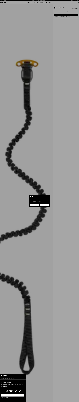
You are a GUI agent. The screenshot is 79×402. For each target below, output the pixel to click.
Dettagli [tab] (6, 378)
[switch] (11, 391)
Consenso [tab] (2, 378)
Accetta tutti (4, 395)
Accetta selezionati (5, 397)
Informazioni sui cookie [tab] (12, 378)
